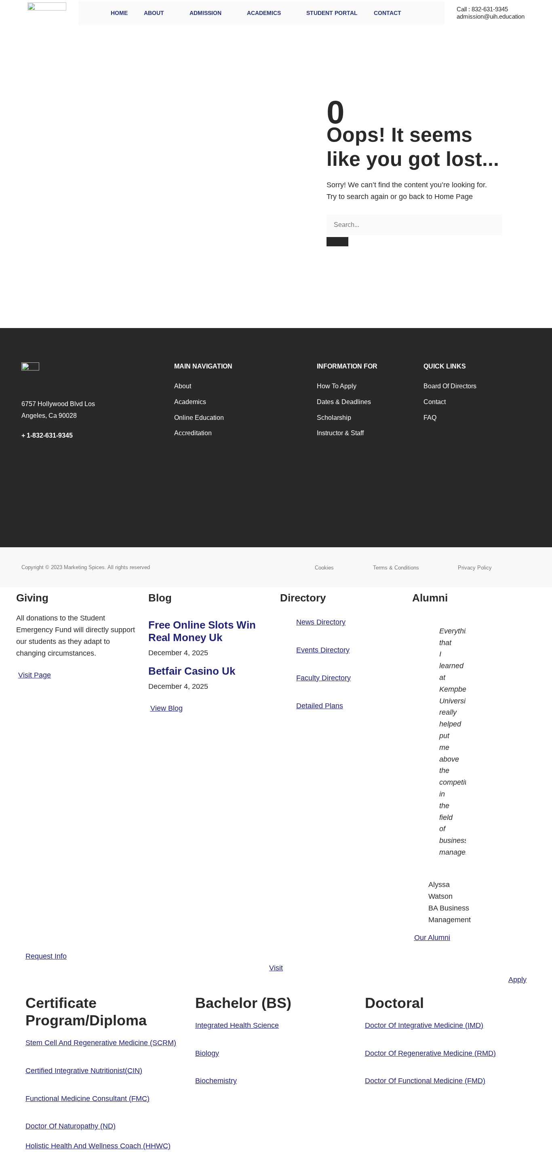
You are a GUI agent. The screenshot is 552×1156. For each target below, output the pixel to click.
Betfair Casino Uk (191, 671)
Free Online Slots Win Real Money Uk (202, 631)
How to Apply (336, 386)
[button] (100, 1043)
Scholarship (334, 417)
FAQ (429, 417)
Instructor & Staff (340, 433)
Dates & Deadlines (344, 401)
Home (119, 13)
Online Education (199, 417)
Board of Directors (449, 386)
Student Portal (332, 13)
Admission (205, 13)
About (154, 13)
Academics (264, 13)
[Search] (337, 241)
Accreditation (193, 433)
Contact (387, 13)
